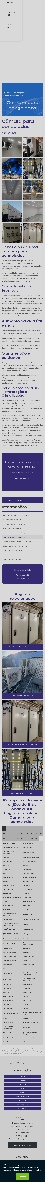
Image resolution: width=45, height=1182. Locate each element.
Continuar (22, 1177)
